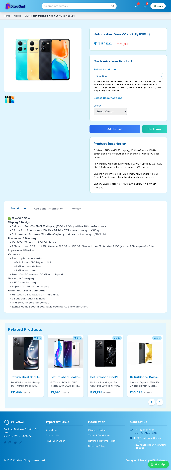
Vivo (27, 15)
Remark (76, 208)
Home (7, 15)
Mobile (17, 15)
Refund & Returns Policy (102, 440)
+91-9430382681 (144, 430)
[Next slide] (159, 402)
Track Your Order (55, 440)
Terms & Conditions (99, 435)
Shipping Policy (96, 446)
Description (18, 208)
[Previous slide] (151, 402)
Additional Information (48, 208)
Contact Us (52, 435)
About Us (51, 430)
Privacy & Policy (97, 430)
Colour (97, 105)
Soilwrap (162, 460)
